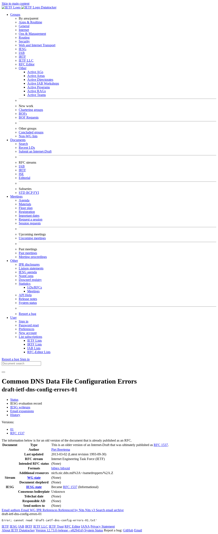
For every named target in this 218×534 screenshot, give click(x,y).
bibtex (55, 468)
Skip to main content (15, 3)
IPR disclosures (29, 264)
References (50, 510)
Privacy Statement (102, 526)
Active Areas (36, 76)
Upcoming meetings (32, 238)
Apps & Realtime (30, 22)
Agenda (24, 200)
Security (24, 41)
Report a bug (27, 314)
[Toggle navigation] (3, 372)
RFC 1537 (17, 433)
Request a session (30, 219)
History (15, 415)
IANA (85, 526)
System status (28, 303)
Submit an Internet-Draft (35, 151)
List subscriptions (30, 337)
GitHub (128, 530)
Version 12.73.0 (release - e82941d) (60, 530)
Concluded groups (31, 132)
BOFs (23, 113)
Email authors (11, 510)
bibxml (65, 468)
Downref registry (30, 280)
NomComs (26, 276)
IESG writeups (20, 407)
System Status (93, 530)
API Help (25, 295)
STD (22, 192)
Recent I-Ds (27, 147)
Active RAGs (36, 91)
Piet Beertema (60, 449)
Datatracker (48, 7)
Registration (27, 212)
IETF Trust (56, 526)
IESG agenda (28, 272)
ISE (21, 174)
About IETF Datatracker (18, 530)
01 (12, 429)
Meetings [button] (16, 196)
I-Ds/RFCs (34, 287)
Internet (24, 30)
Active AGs (35, 72)
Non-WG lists (28, 136)
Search (23, 144)
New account (28, 333)
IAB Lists (33, 348)
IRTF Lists (34, 344)
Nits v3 (90, 510)
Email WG (28, 510)
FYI (36, 192)
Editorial (24, 178)
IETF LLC (26, 60)
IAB (22, 53)
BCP (29, 192)
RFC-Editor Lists (38, 352)
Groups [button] (15, 14)
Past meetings (28, 253)
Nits (82, 510)
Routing (24, 37)
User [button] (13, 317)
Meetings (33, 291)
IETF (5, 526)
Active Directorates (40, 79)
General (24, 26)
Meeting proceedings (33, 257)
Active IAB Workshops (43, 83)
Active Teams (36, 95)
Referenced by (68, 510)
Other (22, 68)
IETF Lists (34, 340)
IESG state (34, 487)
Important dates (29, 215)
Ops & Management (32, 33)
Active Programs (38, 87)
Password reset (29, 325)
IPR (39, 510)
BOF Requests (29, 117)
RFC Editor (26, 64)
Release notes (28, 299)
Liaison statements (31, 268)
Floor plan (26, 208)
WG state (34, 477)
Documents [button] (18, 140)
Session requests (30, 223)
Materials (25, 204)
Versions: (8, 422)
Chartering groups (31, 110)
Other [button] (14, 260)
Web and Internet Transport (37, 45)
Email (138, 530)
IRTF (22, 56)
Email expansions (22, 411)
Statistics (24, 283)
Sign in (23, 321)
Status (14, 399)
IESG (22, 49)
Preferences (26, 329)
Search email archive (110, 510)
